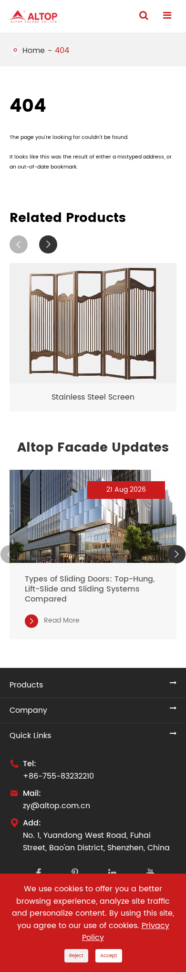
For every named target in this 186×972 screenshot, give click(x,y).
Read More (54, 620)
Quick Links (30, 735)
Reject (76, 956)
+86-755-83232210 (58, 776)
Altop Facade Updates (93, 447)
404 (62, 50)
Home (33, 50)
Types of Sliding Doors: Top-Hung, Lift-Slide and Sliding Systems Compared (90, 589)
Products (26, 685)
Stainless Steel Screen (93, 397)
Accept (108, 956)
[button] (19, 244)
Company (28, 710)
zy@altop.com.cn (56, 806)
